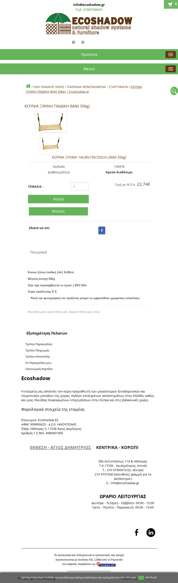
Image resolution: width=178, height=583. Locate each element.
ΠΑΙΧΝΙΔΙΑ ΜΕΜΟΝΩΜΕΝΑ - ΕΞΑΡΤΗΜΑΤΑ (98, 87)
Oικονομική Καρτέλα (39, 369)
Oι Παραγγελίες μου (38, 363)
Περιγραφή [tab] (38, 252)
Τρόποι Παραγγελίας (38, 344)
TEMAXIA (35, 186)
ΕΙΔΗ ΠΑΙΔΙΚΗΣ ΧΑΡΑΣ (49, 87)
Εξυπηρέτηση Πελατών (46, 333)
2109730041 (92, 9)
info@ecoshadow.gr (89, 4)
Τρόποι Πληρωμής (37, 350)
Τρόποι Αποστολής (37, 356)
